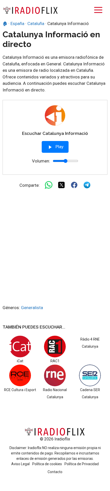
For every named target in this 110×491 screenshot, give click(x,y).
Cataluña (35, 23)
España (17, 23)
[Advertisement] (55, 247)
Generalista (32, 307)
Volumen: (41, 160)
